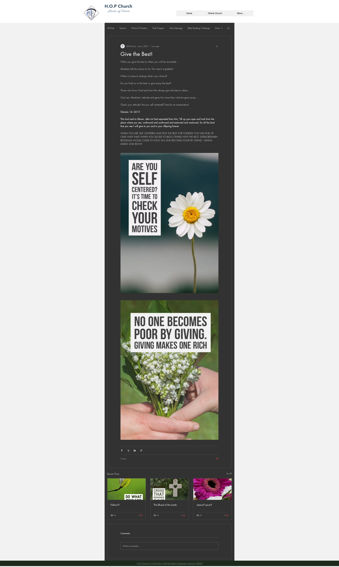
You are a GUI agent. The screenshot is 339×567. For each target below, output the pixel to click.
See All (229, 473)
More (217, 28)
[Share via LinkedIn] (134, 450)
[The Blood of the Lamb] (169, 489)
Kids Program (158, 28)
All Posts (110, 28)
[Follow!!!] (126, 489)
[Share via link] (141, 450)
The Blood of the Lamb (165, 504)
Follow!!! (115, 504)
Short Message (176, 28)
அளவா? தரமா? (204, 504)
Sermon (122, 28)
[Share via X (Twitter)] (128, 450)
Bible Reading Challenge (199, 28)
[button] (228, 28)
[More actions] (216, 46)
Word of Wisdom (139, 28)
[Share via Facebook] (122, 450)
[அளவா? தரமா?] (212, 489)
